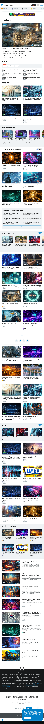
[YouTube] (27, 340)
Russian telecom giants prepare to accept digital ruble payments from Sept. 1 (32, 588)
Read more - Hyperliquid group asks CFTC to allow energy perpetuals (11, 196)
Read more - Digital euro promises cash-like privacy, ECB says (32, 409)
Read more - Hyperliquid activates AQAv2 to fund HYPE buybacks (11, 630)
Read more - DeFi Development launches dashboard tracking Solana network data (32, 316)
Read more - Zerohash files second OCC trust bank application (11, 655)
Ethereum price (16, 8)
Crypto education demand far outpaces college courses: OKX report (16, 55)
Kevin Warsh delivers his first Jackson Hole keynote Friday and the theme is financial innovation (10, 99)
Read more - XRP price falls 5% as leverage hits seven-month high (36, 547)
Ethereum (24, 459)
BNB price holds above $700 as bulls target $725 (11, 377)
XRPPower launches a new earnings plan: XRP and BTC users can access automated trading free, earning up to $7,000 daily (7, 141)
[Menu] (41, 5)
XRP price (25, 8)
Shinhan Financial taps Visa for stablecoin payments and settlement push (32, 500)
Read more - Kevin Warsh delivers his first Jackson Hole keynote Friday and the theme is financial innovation (11, 91)
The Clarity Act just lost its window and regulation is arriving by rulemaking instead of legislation (11, 118)
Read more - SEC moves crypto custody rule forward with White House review (11, 316)
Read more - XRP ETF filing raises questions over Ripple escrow (11, 491)
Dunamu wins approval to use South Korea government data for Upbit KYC (31, 613)
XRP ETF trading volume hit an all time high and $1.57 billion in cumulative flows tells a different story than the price (32, 118)
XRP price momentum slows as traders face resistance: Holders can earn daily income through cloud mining (21, 140)
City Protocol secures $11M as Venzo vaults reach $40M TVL (31, 600)
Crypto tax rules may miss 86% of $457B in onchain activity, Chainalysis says (32, 167)
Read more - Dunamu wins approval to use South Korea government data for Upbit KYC (11, 617)
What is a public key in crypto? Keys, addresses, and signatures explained (8, 438)
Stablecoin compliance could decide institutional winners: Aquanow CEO (17, 51)
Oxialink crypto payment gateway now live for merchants (6, 245)
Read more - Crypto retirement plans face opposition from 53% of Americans (32, 260)
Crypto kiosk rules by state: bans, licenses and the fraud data (10, 223)
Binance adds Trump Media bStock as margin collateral (31, 561)
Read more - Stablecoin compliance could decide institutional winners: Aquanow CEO (32, 278)
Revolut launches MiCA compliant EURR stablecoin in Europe (10, 519)
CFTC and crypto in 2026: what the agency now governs (10, 214)
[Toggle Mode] (38, 5)
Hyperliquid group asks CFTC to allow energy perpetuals (11, 203)
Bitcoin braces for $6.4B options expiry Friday (32, 519)
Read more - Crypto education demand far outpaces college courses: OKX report (11, 278)
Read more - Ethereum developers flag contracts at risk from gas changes (32, 448)
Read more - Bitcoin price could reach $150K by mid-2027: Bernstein (32, 196)
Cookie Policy (26, 715)
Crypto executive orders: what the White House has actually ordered (32, 219)
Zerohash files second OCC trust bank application (31, 651)
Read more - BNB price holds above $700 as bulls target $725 (11, 370)
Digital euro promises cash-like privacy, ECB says (30, 417)
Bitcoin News (29, 685)
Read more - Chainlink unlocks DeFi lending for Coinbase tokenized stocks (11, 260)
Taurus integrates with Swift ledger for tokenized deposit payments (10, 359)
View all (22, 226)
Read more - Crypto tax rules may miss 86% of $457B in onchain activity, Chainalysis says (32, 158)
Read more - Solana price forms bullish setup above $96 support (32, 351)
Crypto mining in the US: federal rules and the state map (31, 223)
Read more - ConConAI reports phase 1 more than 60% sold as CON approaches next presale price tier (34, 239)
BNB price (35, 8)
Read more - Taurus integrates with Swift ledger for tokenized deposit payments (11, 351)
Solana (24, 328)
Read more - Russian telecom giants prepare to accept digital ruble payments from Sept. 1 (11, 591)
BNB (3, 380)
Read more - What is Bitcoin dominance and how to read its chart (22, 432)
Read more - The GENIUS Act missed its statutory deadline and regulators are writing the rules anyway (32, 91)
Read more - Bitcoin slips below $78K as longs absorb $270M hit (11, 296)
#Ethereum (11, 65)
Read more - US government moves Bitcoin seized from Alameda (11, 158)
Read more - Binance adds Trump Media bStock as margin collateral (11, 565)
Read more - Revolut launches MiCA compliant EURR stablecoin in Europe (11, 511)
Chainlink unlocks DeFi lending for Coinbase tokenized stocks (10, 268)
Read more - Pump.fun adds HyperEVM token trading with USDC (32, 296)
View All (40, 233)
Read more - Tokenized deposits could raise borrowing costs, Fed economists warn (32, 370)
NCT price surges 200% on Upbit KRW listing (32, 479)
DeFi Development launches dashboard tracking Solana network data (32, 325)
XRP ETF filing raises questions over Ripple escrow (11, 499)
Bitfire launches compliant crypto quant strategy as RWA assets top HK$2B (32, 574)
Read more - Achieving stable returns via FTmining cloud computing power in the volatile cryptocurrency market (34, 134)
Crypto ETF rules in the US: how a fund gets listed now (11, 219)
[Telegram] (20, 340)
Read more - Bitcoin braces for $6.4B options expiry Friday (32, 511)
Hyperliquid (23, 632)
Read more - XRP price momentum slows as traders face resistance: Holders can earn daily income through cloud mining (21, 134)
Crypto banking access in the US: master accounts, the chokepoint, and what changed (32, 215)
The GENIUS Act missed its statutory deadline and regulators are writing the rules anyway (32, 99)
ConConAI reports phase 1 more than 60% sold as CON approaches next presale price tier (34, 246)
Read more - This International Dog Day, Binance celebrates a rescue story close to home (21, 239)
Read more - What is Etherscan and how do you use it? (36, 432)
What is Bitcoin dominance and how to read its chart (22, 437)
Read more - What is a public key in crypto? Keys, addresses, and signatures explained (8, 432)
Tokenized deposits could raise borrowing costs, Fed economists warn (32, 377)
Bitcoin (3, 307)
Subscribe (29, 708)
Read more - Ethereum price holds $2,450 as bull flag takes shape (11, 471)
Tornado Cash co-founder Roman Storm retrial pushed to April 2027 (32, 638)
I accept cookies (27, 717)
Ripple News (8, 686)
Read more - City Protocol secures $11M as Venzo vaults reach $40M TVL (11, 604)
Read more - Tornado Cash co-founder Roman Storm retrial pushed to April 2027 (11, 642)
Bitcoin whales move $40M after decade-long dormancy (31, 185)
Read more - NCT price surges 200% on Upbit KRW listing (32, 471)
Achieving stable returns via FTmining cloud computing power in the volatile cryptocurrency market (34, 140)
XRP (24, 121)
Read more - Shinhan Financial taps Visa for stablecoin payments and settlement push (32, 491)
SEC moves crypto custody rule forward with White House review (10, 324)
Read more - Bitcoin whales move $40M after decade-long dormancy (32, 177)
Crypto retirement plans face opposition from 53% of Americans (15, 57)
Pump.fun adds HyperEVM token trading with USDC (13, 53)
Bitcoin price (5, 8)
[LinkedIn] (23, 340)
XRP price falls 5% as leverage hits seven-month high (36, 553)
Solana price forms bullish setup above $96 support (31, 359)
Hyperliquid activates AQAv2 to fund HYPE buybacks (31, 625)
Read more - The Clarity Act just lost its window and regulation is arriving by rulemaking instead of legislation (11, 110)
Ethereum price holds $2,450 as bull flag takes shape (10, 479)
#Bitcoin (5, 65)
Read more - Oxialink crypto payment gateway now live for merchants (7, 239)
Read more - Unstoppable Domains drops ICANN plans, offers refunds (11, 177)
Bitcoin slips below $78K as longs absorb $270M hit (16, 48)
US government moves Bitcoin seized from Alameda (11, 166)
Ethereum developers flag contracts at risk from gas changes (32, 456)
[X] (16, 340)
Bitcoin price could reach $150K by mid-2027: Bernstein (31, 203)
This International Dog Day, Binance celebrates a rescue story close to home (20, 245)
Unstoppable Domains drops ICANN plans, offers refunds (11, 185)
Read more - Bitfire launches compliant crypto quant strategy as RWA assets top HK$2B (11, 578)
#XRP (17, 65)
